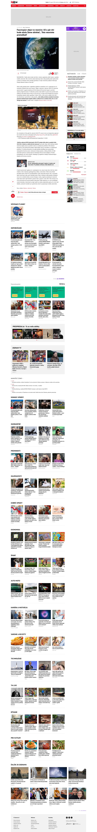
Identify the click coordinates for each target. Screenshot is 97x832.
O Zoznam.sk (16, 817)
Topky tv (62, 5)
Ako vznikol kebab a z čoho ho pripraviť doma (57, 647)
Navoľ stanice (68, 174)
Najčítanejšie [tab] (71, 74)
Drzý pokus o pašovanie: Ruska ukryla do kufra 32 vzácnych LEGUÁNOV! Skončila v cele (78, 200)
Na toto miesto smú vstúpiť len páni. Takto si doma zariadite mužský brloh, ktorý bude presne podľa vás (30, 727)
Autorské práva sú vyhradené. (71, 821)
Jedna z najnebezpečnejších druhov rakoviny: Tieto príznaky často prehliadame (30, 492)
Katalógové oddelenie (52, 825)
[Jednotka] (68, 164)
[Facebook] (67, 818)
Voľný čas (75, 5)
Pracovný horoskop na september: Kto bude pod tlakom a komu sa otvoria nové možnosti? (45, 622)
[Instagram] (69, 818)
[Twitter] (71, 818)
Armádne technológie (14, 675)
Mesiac (34, 188)
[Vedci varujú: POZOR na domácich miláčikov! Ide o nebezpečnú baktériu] (58, 483)
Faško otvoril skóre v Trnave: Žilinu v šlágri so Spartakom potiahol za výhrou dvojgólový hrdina (45, 570)
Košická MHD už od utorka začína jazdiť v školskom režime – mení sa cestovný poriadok (58, 412)
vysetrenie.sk (27, 496)
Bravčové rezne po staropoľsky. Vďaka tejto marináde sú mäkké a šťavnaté (16, 649)
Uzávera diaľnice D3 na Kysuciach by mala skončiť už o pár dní (31, 595)
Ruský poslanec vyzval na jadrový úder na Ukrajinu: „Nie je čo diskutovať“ (17, 673)
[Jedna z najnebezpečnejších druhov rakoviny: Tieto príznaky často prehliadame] (31, 483)
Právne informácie (17, 820)
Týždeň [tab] (83, 74)
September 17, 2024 (42, 138)
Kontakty (50, 817)
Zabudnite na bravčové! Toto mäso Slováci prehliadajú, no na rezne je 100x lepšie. (30, 649)
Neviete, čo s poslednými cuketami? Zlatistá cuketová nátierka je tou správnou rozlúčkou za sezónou (31, 753)
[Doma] (68, 167)
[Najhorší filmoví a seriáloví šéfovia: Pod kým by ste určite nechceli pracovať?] (31, 614)
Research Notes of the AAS (45, 100)
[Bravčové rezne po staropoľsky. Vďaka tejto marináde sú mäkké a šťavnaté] (17, 641)
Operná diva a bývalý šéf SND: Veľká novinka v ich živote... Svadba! (27, 385)
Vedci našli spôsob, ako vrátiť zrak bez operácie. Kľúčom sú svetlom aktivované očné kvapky (58, 674)
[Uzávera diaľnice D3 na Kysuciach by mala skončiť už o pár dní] (31, 587)
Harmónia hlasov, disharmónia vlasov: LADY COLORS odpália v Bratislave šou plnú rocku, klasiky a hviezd (58, 314)
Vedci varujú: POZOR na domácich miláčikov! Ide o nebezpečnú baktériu (58, 490)
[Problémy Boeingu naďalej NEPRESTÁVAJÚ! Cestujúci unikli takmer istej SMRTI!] (31, 431)
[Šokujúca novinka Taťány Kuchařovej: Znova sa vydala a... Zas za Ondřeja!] (58, 457)
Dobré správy (16, 503)
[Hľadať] (84, 5)
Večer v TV (77, 154)
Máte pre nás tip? (51, 828)
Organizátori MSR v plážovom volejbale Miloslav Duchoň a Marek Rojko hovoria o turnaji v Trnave (19, 367)
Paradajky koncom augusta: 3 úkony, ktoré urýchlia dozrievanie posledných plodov (57, 753)
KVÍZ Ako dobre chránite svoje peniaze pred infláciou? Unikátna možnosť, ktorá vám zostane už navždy (30, 314)
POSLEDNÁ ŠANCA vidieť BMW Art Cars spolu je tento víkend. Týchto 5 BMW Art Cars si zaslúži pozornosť (44, 596)
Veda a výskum (54, 677)
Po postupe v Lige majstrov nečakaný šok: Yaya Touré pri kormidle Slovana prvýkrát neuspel (17, 570)
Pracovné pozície (15, 284)
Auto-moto (15, 581)
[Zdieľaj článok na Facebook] (13, 186)
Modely (53, 599)
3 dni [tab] (78, 74)
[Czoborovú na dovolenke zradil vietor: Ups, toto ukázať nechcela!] (45, 457)
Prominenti (29, 5)
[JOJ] (68, 160)
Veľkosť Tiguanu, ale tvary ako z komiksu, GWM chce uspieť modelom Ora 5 (17, 595)
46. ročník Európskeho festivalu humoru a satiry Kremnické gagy (37, 365)
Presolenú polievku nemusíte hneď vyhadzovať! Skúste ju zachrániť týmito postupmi (16, 753)
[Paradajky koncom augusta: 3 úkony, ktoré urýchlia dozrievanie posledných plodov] (58, 744)
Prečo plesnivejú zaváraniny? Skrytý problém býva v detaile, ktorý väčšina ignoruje (44, 753)
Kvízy (56, 5)
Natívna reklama (34, 828)
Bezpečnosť (40, 678)
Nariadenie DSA (16, 828)
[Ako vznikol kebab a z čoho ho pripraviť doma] (58, 641)
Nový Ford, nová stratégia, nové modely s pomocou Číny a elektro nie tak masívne (58, 596)
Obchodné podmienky (35, 823)
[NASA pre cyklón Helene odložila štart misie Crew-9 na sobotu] (17, 211)
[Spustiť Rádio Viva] (76, 27)
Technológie (16, 658)
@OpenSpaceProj (40, 135)
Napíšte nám (16, 826)
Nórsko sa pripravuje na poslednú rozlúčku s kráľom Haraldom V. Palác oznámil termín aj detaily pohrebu (17, 701)
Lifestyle (69, 5)
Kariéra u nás (16, 825)
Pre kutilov (16, 738)
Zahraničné (21, 5)
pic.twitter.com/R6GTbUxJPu (28, 136)
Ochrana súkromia (17, 821)
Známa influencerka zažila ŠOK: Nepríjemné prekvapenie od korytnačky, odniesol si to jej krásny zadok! (58, 439)
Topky (24, 27)
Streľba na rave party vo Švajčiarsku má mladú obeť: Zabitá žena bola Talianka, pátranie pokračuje (34, 392)
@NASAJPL (55, 135)
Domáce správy (17, 397)
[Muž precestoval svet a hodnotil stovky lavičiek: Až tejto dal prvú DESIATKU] (45, 483)
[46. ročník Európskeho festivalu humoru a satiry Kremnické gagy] (38, 356)
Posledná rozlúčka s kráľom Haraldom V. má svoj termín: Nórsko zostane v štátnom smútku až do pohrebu (36, 382)
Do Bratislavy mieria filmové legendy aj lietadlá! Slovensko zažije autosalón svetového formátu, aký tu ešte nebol (45, 314)
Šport (35, 5)
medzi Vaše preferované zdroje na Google (33, 192)
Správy (31, 368)
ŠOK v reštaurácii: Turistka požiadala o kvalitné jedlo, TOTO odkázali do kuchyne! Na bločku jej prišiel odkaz (78, 194)
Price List (32, 826)
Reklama (33, 817)
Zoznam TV (16, 348)
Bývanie (14, 712)
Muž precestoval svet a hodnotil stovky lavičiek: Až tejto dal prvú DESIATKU (44, 491)
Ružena (61, 2)
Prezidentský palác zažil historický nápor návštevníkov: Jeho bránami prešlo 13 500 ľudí (16, 413)
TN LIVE (14, 685)
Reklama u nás (33, 820)
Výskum (25, 188)
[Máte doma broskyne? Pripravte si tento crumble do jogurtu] (45, 641)
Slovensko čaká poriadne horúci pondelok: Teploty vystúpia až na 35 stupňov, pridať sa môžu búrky (30, 413)
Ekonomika (51, 5)
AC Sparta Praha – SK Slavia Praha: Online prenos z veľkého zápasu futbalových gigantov (30, 570)
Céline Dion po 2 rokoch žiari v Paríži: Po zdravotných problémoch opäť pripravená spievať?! (31, 466)
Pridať (55, 192)
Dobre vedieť (13, 316)
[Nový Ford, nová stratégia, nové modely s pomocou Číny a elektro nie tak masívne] (58, 587)
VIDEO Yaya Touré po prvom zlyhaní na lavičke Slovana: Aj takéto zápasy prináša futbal (58, 570)
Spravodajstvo (50, 820)
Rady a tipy (54, 650)
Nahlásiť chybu (20, 197)
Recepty (12, 758)
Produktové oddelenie (52, 821)
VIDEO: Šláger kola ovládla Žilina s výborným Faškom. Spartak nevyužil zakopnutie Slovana (31, 700)
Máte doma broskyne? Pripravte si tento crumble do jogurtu (44, 648)
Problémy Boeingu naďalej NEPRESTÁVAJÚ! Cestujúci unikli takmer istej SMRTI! (30, 389)
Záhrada (53, 756)
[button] (53, 73)
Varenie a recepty (18, 634)
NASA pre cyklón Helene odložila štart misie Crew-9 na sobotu (16, 218)
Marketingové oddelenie (52, 826)
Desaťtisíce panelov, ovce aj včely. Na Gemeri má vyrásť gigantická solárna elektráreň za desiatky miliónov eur (17, 545)
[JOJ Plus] (68, 170)
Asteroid (30, 188)
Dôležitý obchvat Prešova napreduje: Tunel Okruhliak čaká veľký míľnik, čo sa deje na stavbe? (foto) (31, 545)
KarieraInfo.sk (41, 626)
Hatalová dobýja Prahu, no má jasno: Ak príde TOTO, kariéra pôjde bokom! (54, 365)
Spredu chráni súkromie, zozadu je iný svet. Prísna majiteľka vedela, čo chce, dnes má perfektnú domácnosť (58, 727)
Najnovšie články (16, 378)
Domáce (14, 5)
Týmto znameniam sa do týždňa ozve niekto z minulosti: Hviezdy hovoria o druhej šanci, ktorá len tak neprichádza (79, 148)
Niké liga (12, 574)
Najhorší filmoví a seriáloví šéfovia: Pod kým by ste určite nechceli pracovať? (30, 622)
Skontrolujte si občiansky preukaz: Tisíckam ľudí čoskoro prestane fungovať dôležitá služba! (45, 545)
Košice (53, 416)
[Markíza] (68, 157)
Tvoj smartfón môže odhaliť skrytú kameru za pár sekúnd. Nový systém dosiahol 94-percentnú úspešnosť (44, 674)
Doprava (26, 598)
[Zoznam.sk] (69, 824)
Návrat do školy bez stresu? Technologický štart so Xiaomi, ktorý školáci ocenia (57, 518)
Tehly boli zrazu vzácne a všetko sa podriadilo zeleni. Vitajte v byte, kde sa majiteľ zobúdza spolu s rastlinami (44, 727)
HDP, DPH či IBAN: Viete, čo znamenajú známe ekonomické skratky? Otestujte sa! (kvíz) (58, 545)
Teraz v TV (69, 154)
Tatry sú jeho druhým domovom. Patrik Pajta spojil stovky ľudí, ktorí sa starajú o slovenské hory (45, 700)
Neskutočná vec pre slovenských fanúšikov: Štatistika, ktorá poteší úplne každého (16, 313)
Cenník (32, 825)
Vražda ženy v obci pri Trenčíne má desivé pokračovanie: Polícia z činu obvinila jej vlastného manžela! (44, 413)
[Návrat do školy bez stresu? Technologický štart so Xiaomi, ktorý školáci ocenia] (58, 509)
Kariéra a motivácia (19, 607)
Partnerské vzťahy (76, 145)
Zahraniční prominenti (28, 469)
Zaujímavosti (42, 5)
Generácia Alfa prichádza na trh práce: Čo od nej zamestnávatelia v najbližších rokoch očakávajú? (16, 623)
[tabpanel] (76, 88)
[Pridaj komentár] (13, 182)
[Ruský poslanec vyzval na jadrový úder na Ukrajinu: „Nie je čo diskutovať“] (17, 665)
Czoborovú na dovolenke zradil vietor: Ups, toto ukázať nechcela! (44, 465)
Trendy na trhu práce (14, 627)
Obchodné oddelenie (52, 823)
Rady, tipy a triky (55, 626)
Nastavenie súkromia (17, 823)
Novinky (12, 598)
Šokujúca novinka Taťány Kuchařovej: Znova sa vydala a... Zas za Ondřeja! (58, 465)
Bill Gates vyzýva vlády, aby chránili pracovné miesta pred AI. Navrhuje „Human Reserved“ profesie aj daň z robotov (30, 674)
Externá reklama (34, 821)
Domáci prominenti (14, 468)
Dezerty (40, 651)
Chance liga (27, 574)
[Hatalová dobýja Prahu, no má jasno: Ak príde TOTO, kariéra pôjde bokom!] (55, 356)
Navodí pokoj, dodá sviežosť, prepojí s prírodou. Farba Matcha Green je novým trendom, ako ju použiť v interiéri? (17, 727)
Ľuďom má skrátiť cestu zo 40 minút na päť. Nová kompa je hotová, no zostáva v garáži (58, 700)
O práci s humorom (28, 626)
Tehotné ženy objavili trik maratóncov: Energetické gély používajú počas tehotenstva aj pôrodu (17, 491)
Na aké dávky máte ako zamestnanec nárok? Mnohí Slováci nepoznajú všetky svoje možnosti (58, 622)
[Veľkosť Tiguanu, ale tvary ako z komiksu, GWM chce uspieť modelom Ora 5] (17, 587)
